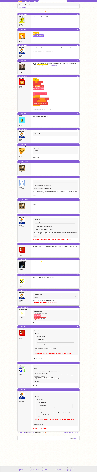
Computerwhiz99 (22, 146)
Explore (30, 1)
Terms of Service (58, 469)
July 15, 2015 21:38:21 (23, 215)
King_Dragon (21, 276)
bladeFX (20, 115)
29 (73, 12)
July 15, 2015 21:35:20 (23, 161)
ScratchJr (69, 470)
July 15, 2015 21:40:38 (23, 274)
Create (25, 1)
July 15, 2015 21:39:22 (23, 243)
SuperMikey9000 (22, 261)
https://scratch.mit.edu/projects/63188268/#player (49, 65)
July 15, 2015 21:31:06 (23, 76)
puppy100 (21, 365)
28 (72, 12)
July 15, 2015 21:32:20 (23, 129)
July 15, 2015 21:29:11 (23, 60)
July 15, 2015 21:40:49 (23, 307)
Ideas (35, 1)
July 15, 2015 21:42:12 (23, 389)
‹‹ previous (65, 12)
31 (75, 12)
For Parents (20, 470)
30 (74, 12)
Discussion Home (22, 7)
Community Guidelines (34, 469)
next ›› (78, 12)
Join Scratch (71, 1)
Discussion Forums (22, 12)
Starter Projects (45, 469)
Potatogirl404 (21, 246)
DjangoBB (76, 438)
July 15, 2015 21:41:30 (23, 362)
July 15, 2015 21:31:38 (23, 113)
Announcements (30, 12)
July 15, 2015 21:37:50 (23, 199)
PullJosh (21, 179)
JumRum (21, 16)
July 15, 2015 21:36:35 (23, 177)
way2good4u (21, 163)
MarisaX (20, 62)
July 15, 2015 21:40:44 (23, 290)
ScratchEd (69, 469)
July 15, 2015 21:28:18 (23, 29)
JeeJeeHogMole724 (23, 309)
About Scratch (20, 469)
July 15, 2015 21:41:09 (23, 326)
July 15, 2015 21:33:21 (23, 144)
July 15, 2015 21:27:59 (23, 14)
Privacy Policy (57, 470)
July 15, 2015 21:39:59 (23, 259)
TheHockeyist (21, 47)
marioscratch (21, 31)
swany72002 (21, 78)
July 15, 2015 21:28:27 (23, 45)
